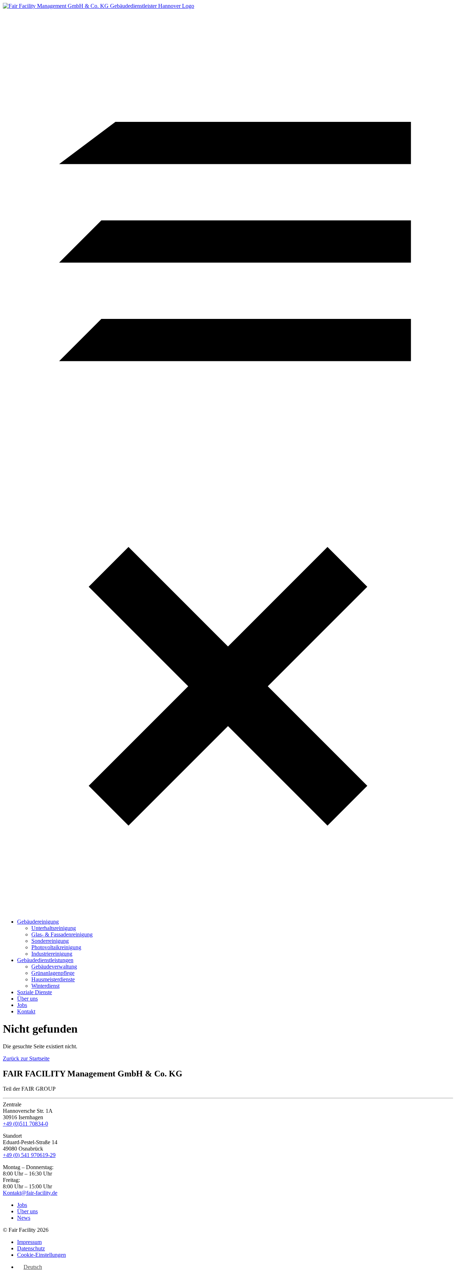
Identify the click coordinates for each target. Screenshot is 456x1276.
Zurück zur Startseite (26, 1058)
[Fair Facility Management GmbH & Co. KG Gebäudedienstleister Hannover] (98, 6)
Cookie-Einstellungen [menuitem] (41, 1255)
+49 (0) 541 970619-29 (29, 1155)
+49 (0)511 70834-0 (25, 1124)
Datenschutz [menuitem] (31, 1248)
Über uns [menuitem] (27, 1211)
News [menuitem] (23, 1218)
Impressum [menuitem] (29, 1242)
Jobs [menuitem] (22, 1205)
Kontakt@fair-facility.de (30, 1193)
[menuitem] (38, 922)
